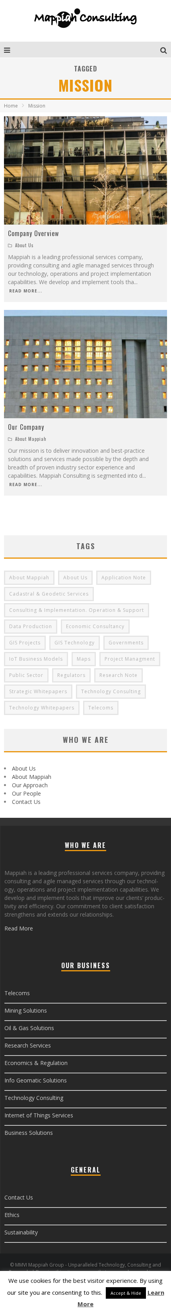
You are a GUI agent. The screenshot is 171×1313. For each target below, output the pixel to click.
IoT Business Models (36, 659)
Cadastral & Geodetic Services (49, 593)
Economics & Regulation (36, 1063)
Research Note (118, 675)
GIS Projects (25, 642)
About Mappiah (31, 439)
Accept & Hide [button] (126, 1293)
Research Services (27, 1045)
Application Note (123, 577)
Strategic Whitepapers (38, 691)
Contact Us (26, 801)
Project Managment (130, 659)
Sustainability (21, 1232)
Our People (26, 793)
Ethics (11, 1215)
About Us (24, 245)
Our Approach (30, 785)
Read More (18, 928)
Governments (126, 642)
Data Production (30, 626)
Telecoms (100, 707)
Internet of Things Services (38, 1115)
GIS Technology (74, 642)
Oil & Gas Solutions (29, 1028)
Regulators (71, 675)
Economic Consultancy (95, 626)
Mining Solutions (25, 1010)
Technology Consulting (111, 691)
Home (11, 105)
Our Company (26, 427)
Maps (84, 659)
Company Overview (33, 233)
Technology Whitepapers (41, 707)
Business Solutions (28, 1132)
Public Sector (26, 675)
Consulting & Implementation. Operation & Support (76, 610)
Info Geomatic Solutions (35, 1080)
